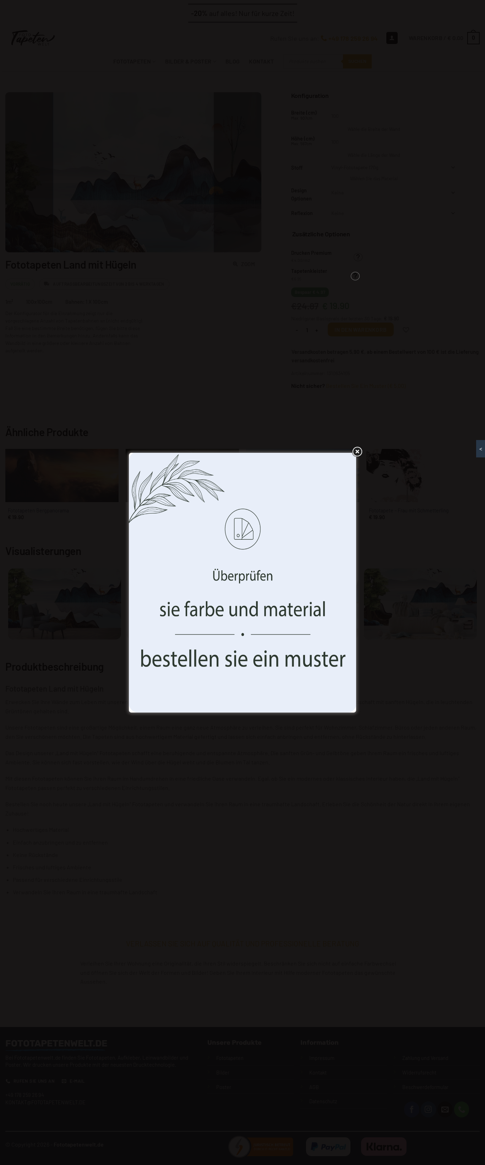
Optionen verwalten (295, 616)
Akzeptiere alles (190, 616)
